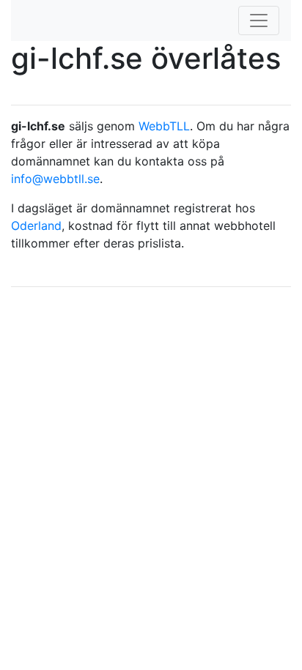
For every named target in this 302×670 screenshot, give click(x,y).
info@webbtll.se (55, 178)
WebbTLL (164, 126)
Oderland (36, 225)
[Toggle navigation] (258, 20)
